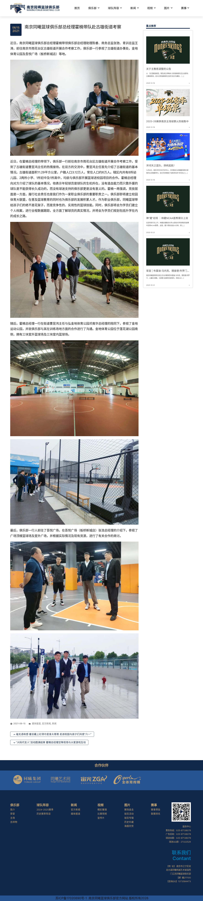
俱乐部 (92, 8)
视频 (150, 8)
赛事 (184, 8)
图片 (167, 8)
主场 (12, 818)
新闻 (133, 8)
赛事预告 (155, 809)
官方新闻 (46, 723)
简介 (12, 809)
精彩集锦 (102, 809)
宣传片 (101, 818)
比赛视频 (102, 813)
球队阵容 (113, 8)
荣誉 (12, 813)
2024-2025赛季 (45, 809)
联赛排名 (155, 813)
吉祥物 (13, 822)
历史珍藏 (129, 822)
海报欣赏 (129, 826)
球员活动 (129, 813)
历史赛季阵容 (44, 813)
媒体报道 (36, 723)
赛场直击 (129, 809)
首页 (77, 8)
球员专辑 (129, 818)
